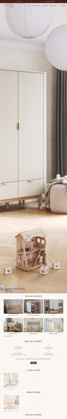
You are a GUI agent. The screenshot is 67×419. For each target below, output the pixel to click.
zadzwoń (33, 362)
